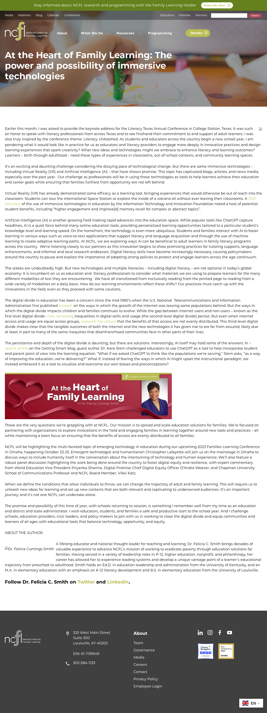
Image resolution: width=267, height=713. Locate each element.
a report (66, 306)
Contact (140, 672)
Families (185, 15)
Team (138, 643)
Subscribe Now (214, 5)
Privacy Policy (146, 679)
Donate (196, 33)
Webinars (24, 15)
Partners (201, 15)
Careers (140, 665)
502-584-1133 (84, 663)
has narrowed (60, 316)
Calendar (53, 15)
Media (9, 15)
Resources (125, 33)
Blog (39, 15)
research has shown (98, 321)
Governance (144, 650)
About (140, 633)
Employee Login (148, 686)
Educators (167, 15)
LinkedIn (118, 582)
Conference (72, 15)
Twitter (86, 582)
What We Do (92, 33)
